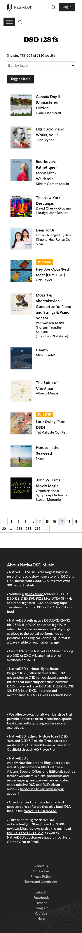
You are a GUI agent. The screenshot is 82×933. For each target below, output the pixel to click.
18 (68, 522)
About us (41, 866)
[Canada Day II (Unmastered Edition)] (21, 105)
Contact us (41, 871)
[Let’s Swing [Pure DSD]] (21, 423)
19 (76, 522)
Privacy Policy (41, 877)
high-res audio (32, 594)
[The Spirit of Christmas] (21, 391)
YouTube (41, 913)
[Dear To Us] (21, 239)
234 (28, 529)
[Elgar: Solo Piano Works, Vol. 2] (21, 137)
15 (47, 522)
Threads (41, 903)
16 (54, 522)
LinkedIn (41, 892)
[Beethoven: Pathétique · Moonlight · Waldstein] (21, 170)
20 (4, 529)
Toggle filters (20, 79)
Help (41, 919)
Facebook (41, 898)
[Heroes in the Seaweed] (21, 456)
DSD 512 (27, 741)
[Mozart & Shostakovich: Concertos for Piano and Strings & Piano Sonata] (21, 304)
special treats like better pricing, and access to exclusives (40, 723)
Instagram (41, 908)
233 (19, 529)
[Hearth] (21, 358)
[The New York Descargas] (21, 206)
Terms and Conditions (41, 882)
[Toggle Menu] (9, 22)
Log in (67, 7)
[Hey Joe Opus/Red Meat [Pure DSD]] (21, 271)
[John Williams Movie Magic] (21, 488)
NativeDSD (20, 7)
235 (37, 529)
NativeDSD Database (40, 811)
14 (40, 522)
